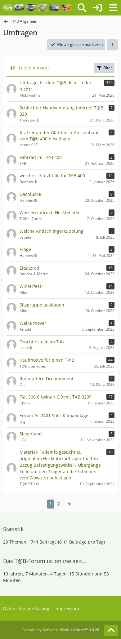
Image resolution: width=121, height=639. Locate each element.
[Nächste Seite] (68, 504)
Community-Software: (60, 629)
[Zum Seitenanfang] (111, 630)
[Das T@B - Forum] (37, 8)
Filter (107, 67)
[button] (112, 44)
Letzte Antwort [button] (34, 68)
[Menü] (113, 8)
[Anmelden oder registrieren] (97, 7)
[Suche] (82, 8)
